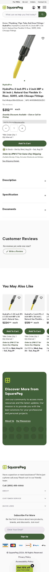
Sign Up (24, 536)
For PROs (16, 2)
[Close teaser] (32, 566)
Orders (32, 2)
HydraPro (7, 26)
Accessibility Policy (24, 561)
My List (25, 2)
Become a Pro (19, 122)
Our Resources (23, 421)
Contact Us (42, 2)
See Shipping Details (11, 161)
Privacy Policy (24, 557)
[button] (24, 568)
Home (5, 23)
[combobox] (20, 14)
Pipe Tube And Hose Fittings (30, 23)
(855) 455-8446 (15, 485)
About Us (9, 421)
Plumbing (13, 23)
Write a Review (17, 252)
